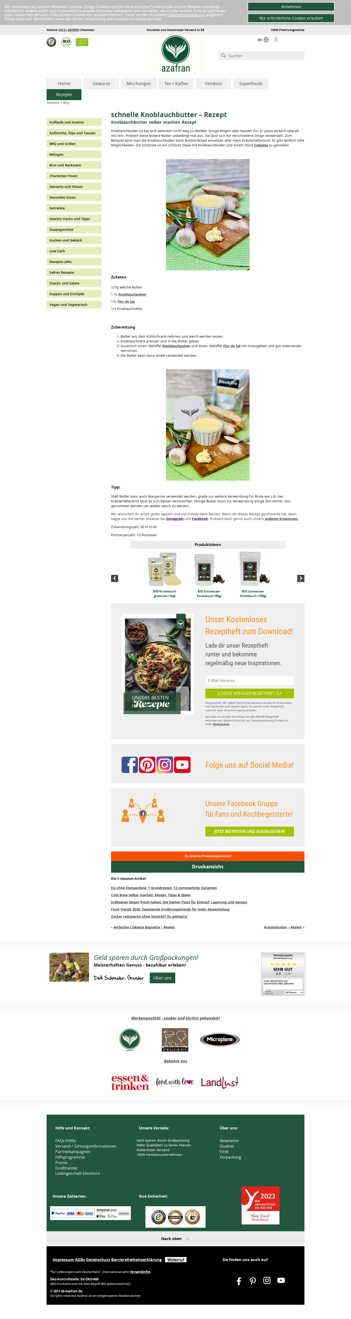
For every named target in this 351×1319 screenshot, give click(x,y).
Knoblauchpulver (132, 294)
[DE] (266, 41)
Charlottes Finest (63, 176)
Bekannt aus (175, 1061)
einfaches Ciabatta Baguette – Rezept (144, 927)
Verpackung (230, 1157)
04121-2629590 (69, 30)
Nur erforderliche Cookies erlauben (291, 18)
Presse (61, 1162)
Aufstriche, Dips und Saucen (72, 133)
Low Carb (57, 251)
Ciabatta (261, 145)
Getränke (57, 208)
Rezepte (64, 94)
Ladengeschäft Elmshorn (77, 1173)
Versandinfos (140, 1272)
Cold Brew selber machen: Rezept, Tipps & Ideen (151, 895)
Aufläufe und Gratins (66, 122)
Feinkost (213, 83)
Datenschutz (221, 724)
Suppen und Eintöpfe (66, 294)
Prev (114, 578)
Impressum (63, 1259)
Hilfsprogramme (70, 1157)
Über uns (162, 978)
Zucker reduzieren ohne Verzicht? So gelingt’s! (149, 916)
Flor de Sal (126, 301)
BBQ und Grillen (62, 143)
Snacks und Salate (64, 283)
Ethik (224, 1151)
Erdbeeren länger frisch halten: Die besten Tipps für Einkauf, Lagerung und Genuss (179, 902)
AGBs (80, 1259)
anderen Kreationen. (281, 518)
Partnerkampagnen (72, 1151)
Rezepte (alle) (60, 261)
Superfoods (250, 83)
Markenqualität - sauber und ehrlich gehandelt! (175, 1018)
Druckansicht (207, 866)
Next (300, 578)
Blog (66, 103)
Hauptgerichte (61, 229)
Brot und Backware (65, 165)
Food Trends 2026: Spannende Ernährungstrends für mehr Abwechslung (170, 909)
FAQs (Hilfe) (65, 1140)
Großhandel (66, 1168)
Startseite (53, 103)
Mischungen (139, 83)
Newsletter (229, 1140)
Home (64, 83)
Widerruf (175, 1259)
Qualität (227, 1146)
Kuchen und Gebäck (65, 240)
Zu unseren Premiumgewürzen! (208, 856)
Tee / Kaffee (176, 83)
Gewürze (101, 83)
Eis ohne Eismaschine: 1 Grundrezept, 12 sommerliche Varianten (164, 888)
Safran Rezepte (61, 272)
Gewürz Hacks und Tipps (69, 218)
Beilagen (56, 154)
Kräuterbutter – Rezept (283, 927)
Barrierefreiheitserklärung (136, 1259)
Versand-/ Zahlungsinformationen (86, 1146)
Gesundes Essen (62, 197)
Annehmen (291, 6)
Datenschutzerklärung (186, 14)
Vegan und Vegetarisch (68, 304)
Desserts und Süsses (66, 186)
